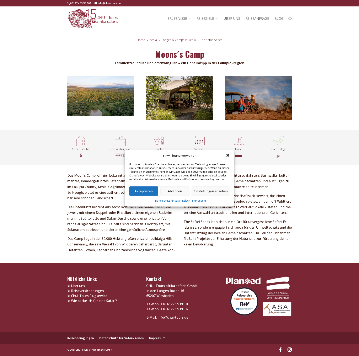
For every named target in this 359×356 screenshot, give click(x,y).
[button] (228, 155)
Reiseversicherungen (87, 290)
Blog (278, 19)
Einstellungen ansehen (211, 191)
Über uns (232, 19)
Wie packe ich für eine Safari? (94, 300)
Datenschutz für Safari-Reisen (172, 200)
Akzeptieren (144, 191)
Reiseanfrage (257, 19)
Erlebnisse (177, 19)
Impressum (199, 200)
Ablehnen (175, 191)
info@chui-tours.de (172, 317)
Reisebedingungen (80, 338)
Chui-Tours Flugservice (89, 295)
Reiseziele (205, 19)
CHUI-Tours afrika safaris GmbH (94, 349)
